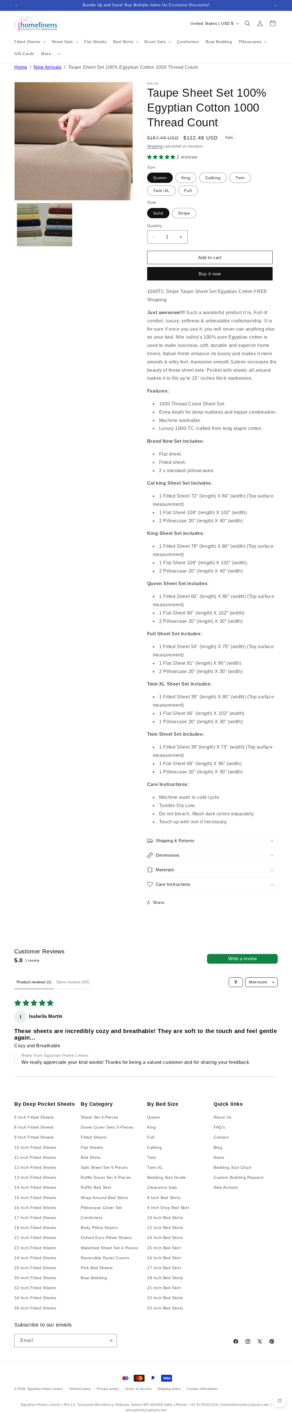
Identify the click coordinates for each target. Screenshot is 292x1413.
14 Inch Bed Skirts (165, 1237)
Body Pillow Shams (99, 1227)
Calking (213, 177)
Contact (221, 1137)
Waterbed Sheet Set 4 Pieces (109, 1248)
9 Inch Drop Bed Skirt (168, 1207)
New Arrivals (47, 67)
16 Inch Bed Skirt (164, 1258)
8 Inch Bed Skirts (164, 1197)
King (185, 177)
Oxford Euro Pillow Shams (106, 1237)
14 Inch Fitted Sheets (35, 1187)
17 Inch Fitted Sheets (35, 1217)
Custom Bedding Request (238, 1177)
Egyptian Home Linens (45, 1388)
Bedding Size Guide (166, 1177)
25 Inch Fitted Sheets (35, 1268)
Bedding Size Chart (233, 1167)
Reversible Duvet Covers (105, 1258)
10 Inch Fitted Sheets (35, 1147)
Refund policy (80, 1388)
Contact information (202, 1388)
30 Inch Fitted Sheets (35, 1277)
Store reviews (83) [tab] (72, 982)
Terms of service (138, 1388)
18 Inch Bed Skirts (165, 1277)
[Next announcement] (275, 5)
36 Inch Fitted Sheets (35, 1308)
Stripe (184, 213)
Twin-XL (161, 190)
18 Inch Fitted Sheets (35, 1227)
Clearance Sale (162, 1187)
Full (188, 190)
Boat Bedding (94, 1277)
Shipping (155, 146)
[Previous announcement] (16, 5)
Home (20, 67)
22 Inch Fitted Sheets (35, 1248)
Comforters (92, 1217)
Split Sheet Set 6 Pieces (104, 1167)
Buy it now (210, 273)
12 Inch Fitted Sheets (35, 1167)
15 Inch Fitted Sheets (35, 1197)
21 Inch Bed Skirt (164, 1287)
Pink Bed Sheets (97, 1268)
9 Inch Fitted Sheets (34, 1137)
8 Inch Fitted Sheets (34, 1127)
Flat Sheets (92, 1147)
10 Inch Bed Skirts (165, 1217)
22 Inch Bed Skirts (165, 1297)
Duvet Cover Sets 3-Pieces (107, 1127)
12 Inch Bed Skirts (165, 1227)
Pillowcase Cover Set (101, 1207)
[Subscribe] (110, 1340)
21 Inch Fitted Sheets (35, 1237)
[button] (29, 42)
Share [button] (159, 902)
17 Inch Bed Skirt (164, 1268)
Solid (158, 213)
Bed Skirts (91, 1157)
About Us (223, 1117)
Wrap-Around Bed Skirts (104, 1197)
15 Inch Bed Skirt (164, 1248)
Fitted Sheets (94, 1137)
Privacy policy (108, 1388)
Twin (240, 177)
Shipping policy (169, 1388)
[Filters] (236, 982)
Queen (160, 177)
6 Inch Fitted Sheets (34, 1117)
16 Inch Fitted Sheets (35, 1207)
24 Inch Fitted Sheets (35, 1258)
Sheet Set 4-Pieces (99, 1117)
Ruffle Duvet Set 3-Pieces (106, 1177)
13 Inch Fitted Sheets (35, 1177)
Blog (218, 1147)
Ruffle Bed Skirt (96, 1187)
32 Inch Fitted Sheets (35, 1287)
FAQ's (219, 1127)
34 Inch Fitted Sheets (35, 1297)
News (219, 1157)
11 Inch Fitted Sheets (35, 1157)
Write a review (242, 958)
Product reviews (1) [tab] (34, 982)
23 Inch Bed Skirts (165, 1308)
